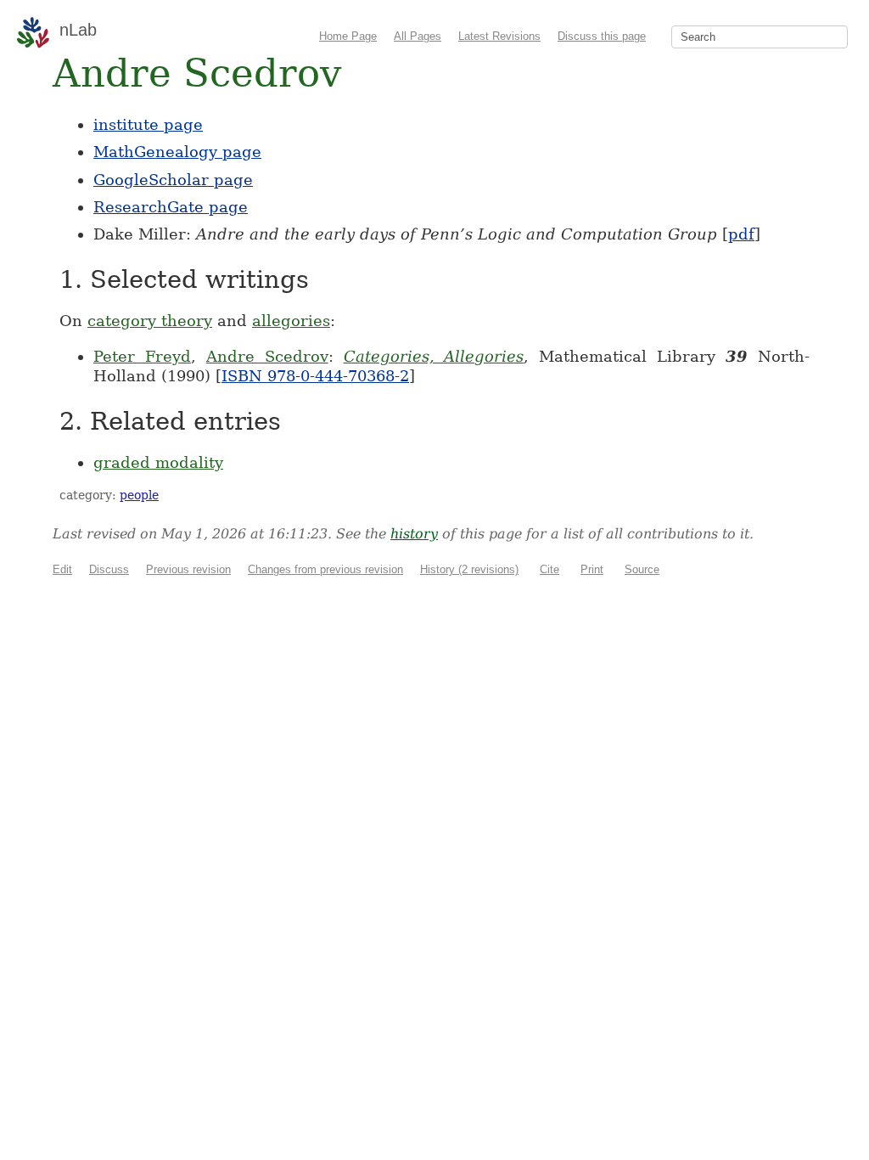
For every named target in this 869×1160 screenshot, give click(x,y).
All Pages (417, 36)
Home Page (348, 36)
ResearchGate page (170, 207)
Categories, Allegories (434, 356)
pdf (741, 234)
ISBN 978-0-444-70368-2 (315, 376)
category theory (149, 320)
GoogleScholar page (173, 180)
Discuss (109, 569)
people (139, 495)
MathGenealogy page (177, 151)
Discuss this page (602, 36)
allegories (291, 320)
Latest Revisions (499, 36)
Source (642, 569)
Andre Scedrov (267, 356)
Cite (549, 569)
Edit (62, 569)
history (414, 534)
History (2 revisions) (469, 569)
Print (591, 569)
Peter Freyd (142, 356)
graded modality (158, 462)
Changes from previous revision (325, 569)
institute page (148, 124)
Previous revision (188, 569)
